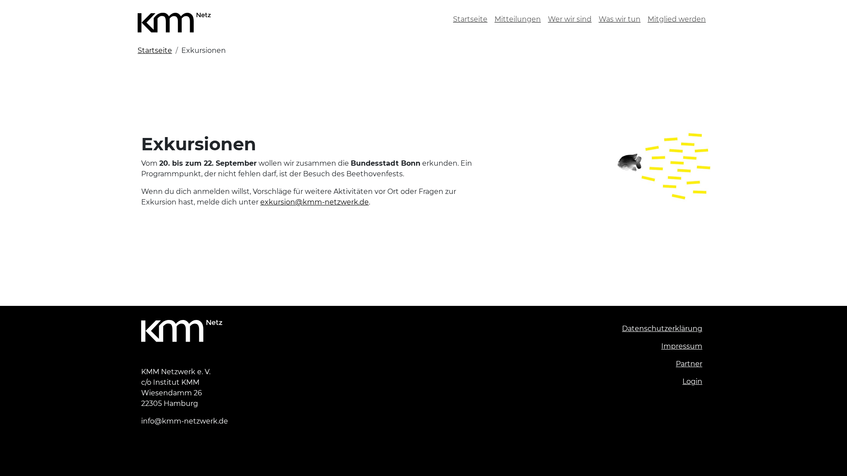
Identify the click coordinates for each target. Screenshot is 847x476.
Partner (689, 364)
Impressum (681, 346)
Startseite (470, 19)
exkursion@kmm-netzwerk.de (314, 202)
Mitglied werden (677, 19)
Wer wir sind (570, 19)
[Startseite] (177, 19)
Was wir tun (620, 19)
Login (692, 381)
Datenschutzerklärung (662, 328)
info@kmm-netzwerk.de (184, 421)
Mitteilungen (518, 19)
